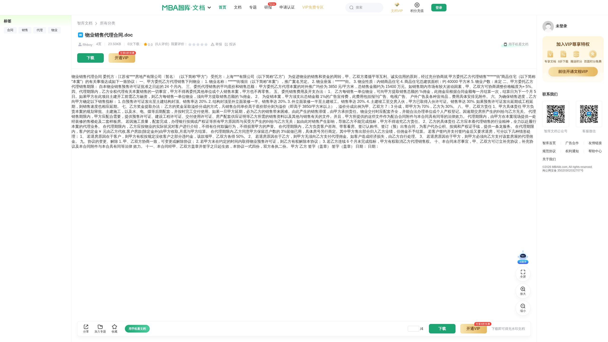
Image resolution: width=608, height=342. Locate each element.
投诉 (232, 44)
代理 (40, 30)
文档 (238, 7)
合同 (10, 30)
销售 (25, 30)
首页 (222, 7)
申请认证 (287, 7)
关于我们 (549, 159)
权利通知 (572, 151)
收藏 (114, 331)
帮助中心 (595, 151)
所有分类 (107, 23)
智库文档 (84, 23)
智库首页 (549, 143)
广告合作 (572, 143)
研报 (268, 7)
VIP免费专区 (313, 7)
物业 (54, 30)
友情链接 (595, 143)
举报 (218, 44)
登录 (439, 8)
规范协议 (549, 151)
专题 (253, 7)
